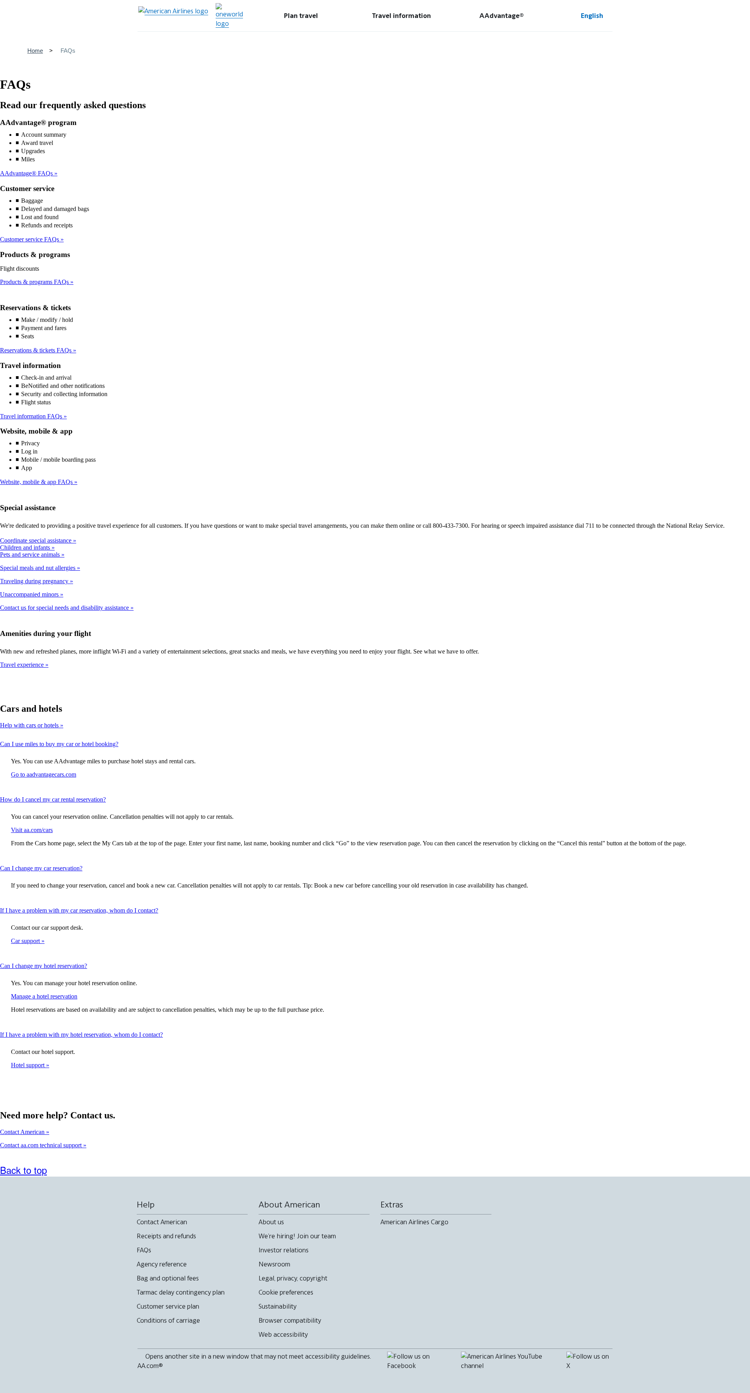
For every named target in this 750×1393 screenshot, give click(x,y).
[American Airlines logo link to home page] (173, 15)
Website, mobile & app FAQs (37, 482)
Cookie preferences (286, 1292)
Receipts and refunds (166, 1236)
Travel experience (22, 664)
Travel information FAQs (32, 416)
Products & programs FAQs (35, 282)
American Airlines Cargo (414, 1222)
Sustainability (277, 1306)
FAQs (144, 1250)
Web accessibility (283, 1334)
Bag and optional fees (168, 1278)
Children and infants (26, 547)
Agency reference (162, 1264)
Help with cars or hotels (30, 725)
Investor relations (284, 1250)
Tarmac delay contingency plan (181, 1292)
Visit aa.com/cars (32, 830)
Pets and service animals (30, 554)
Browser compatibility (290, 1320)
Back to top (23, 1170)
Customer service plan (168, 1306)
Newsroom (274, 1264)
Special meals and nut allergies (38, 567)
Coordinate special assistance (36, 540)
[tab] (301, 15)
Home (35, 50)
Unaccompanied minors (30, 594)
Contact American (23, 1132)
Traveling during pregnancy (35, 581)
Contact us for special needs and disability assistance (65, 607)
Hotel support (28, 1065)
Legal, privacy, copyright (293, 1278)
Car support (26, 941)
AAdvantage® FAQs (27, 173)
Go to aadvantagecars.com (43, 774)
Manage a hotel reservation (44, 996)
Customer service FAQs (30, 239)
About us (271, 1222)
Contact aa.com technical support (41, 1145)
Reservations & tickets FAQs (36, 350)
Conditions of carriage (168, 1320)
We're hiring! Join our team (297, 1236)
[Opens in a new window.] (229, 15)
